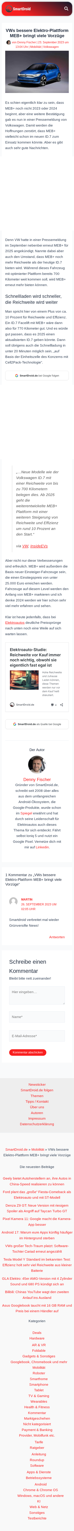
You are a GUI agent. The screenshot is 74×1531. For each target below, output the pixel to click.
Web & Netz (39, 1507)
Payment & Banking (37, 1430)
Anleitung (39, 1454)
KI (38, 1501)
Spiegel (26, 813)
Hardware (37, 1338)
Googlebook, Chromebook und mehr (39, 1362)
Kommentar (37, 1413)
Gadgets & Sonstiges (38, 1356)
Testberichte (37, 1518)
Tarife (39, 1442)
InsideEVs (39, 546)
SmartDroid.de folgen (37, 1090)
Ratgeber (37, 1448)
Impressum (37, 1118)
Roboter (39, 1373)
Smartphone (38, 1384)
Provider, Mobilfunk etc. (37, 1435)
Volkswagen (51, 46)
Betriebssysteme (39, 1478)
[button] (66, 9)
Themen (37, 1096)
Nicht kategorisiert (37, 1424)
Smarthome (39, 1379)
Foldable (39, 1350)
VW (25, 546)
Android (41, 1484)
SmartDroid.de (16, 1149)
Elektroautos (15, 623)
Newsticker (37, 1084)
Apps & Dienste (39, 1472)
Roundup (37, 1460)
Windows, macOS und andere (40, 1496)
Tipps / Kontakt (37, 1101)
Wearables (39, 1401)
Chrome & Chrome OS (40, 1490)
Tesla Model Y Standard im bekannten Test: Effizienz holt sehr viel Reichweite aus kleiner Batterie (37, 1265)
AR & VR (39, 1345)
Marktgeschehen (37, 1418)
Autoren (37, 1113)
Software (37, 1465)
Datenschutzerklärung (37, 1124)
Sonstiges (37, 1513)
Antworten (57, 937)
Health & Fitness (37, 1407)
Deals (37, 1333)
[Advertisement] (37, 193)
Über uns (37, 1107)
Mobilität (35, 46)
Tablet (38, 1390)
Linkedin (42, 847)
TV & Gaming (38, 1396)
